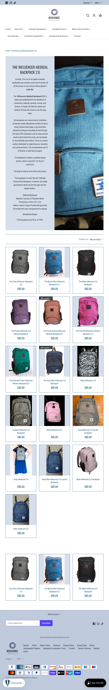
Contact (72, 648)
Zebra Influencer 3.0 (88, 380)
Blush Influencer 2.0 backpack (88, 479)
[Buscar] (88, 15)
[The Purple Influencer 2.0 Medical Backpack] (21, 312)
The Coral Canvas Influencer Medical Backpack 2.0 (54, 332)
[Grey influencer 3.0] (21, 460)
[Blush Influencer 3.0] (54, 410)
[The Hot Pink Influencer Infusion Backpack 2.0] (88, 312)
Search (26, 645)
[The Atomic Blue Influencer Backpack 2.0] (54, 262)
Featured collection (19, 549)
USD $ (97, 3)
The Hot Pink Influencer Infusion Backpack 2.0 (88, 332)
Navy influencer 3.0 (20, 528)
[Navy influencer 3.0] (21, 509)
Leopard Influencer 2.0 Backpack (21, 431)
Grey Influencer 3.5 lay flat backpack (88, 431)
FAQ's (34, 645)
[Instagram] (11, 2)
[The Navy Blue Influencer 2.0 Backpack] (54, 361)
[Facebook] (7, 2)
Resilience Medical (30, 677)
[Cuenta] (94, 15)
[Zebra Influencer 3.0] (88, 361)
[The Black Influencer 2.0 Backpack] (88, 262)
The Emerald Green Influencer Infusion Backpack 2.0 (21, 382)
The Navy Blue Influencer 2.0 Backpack (54, 382)
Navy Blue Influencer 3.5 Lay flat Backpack (54, 481)
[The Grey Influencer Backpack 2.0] (21, 262)
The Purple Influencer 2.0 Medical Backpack (21, 332)
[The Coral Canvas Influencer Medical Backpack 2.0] (54, 312)
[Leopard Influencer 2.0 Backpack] (21, 410)
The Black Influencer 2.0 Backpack (88, 283)
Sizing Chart (82, 645)
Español (86, 3)
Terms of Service (84, 648)
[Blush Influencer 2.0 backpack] (88, 460)
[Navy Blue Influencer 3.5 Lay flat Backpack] (54, 460)
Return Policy (45, 645)
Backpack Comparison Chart (54, 648)
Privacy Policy (68, 645)
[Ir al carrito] (100, 15)
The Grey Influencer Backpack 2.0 (21, 283)
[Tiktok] (15, 2)
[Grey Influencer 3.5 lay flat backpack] (88, 410)
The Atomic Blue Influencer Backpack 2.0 (54, 283)
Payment (57, 645)
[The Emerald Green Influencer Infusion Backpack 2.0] (21, 361)
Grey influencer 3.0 (21, 479)
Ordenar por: (84, 239)
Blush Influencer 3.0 (54, 429)
